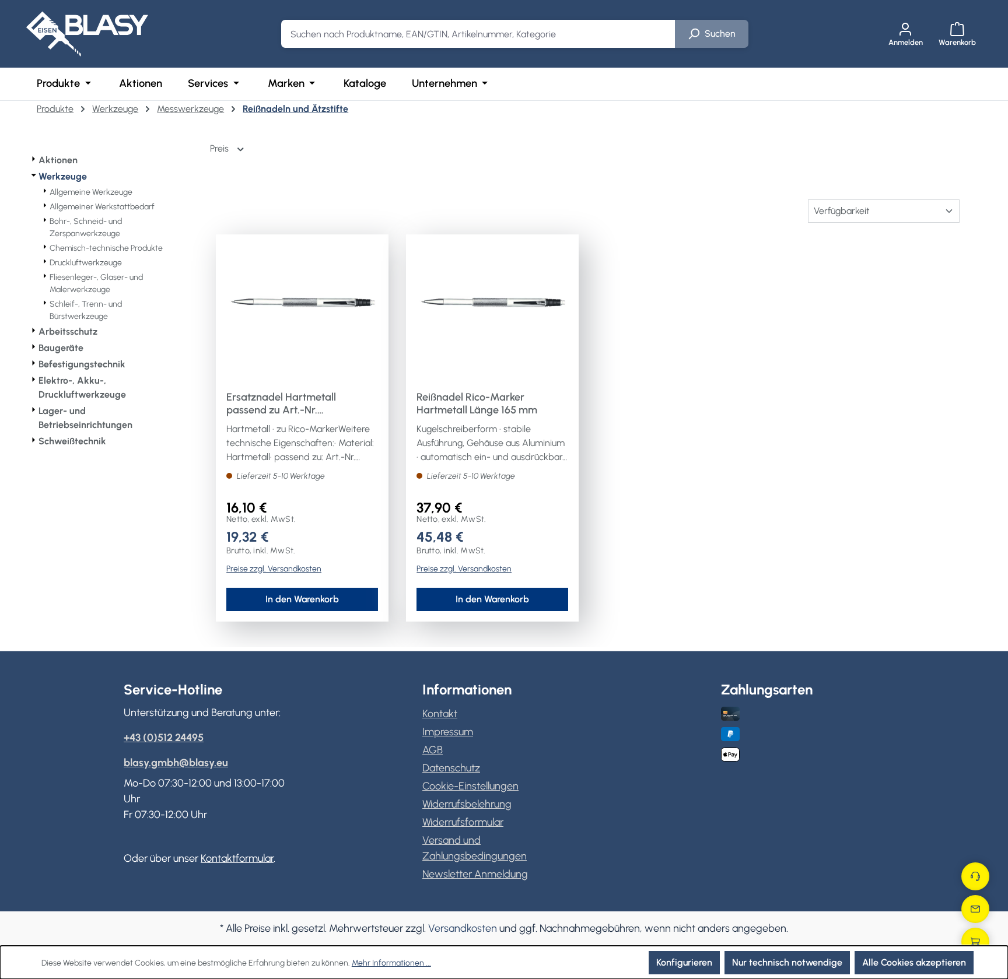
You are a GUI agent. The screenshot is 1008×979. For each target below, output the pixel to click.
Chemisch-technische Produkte (106, 248)
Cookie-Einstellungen (470, 786)
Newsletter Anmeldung (475, 874)
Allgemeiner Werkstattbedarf (102, 207)
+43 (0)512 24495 (164, 737)
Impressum (447, 731)
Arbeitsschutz (67, 331)
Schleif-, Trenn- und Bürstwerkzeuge (86, 310)
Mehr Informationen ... (391, 963)
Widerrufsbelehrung (467, 804)
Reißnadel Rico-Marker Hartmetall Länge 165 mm (476, 403)
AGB (432, 749)
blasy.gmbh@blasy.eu (176, 762)
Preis (220, 148)
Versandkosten (462, 928)
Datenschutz (451, 768)
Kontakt (439, 713)
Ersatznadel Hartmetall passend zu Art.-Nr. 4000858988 (281, 403)
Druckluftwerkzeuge (86, 263)
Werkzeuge (62, 176)
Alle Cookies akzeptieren (914, 962)
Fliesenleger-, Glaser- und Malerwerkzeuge (96, 283)
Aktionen (58, 160)
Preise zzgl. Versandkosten (273, 569)
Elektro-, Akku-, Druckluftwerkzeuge (82, 387)
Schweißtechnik (72, 441)
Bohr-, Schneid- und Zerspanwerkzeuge (86, 227)
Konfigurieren (684, 962)
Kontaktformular (237, 858)
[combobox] (478, 34)
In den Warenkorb (302, 599)
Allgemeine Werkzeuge (91, 192)
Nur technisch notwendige (787, 962)
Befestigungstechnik (81, 364)
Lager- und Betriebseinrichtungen (85, 417)
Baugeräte (60, 347)
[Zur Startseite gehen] (87, 34)
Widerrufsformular (462, 822)
